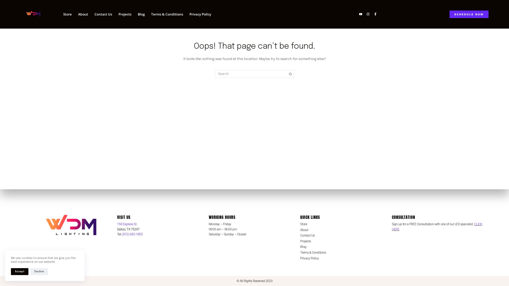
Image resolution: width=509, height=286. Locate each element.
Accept (19, 271)
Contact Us (103, 14)
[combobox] (251, 74)
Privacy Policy (200, 14)
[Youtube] (360, 14)
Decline (39, 271)
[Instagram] (368, 14)
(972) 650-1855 (132, 234)
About (83, 14)
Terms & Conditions (167, 14)
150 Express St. (127, 224)
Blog (141, 14)
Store (67, 14)
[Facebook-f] (375, 14)
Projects (125, 14)
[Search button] (290, 73)
